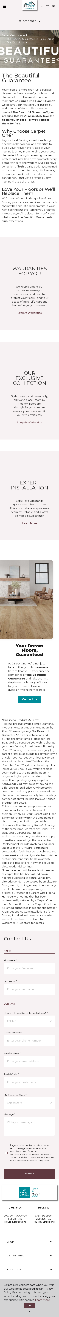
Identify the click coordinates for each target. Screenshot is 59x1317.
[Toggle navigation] (5, 6)
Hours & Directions (15, 1221)
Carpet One (8, 35)
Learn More (29, 523)
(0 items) (53, 6)
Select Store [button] (27, 21)
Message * (9, 1114)
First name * (10, 960)
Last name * (10, 981)
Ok (29, 1305)
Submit (29, 1173)
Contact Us (29, 699)
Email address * (12, 1053)
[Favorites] (48, 6)
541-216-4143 (15, 1218)
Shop (10, 1241)
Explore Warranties (29, 312)
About (23, 35)
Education (14, 1269)
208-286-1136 (43, 1218)
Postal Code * (11, 1074)
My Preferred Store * (15, 1095)
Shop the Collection (29, 422)
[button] (42, 6)
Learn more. (42, 1300)
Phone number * (13, 1032)
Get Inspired (15, 1255)
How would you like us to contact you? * (26, 1013)
